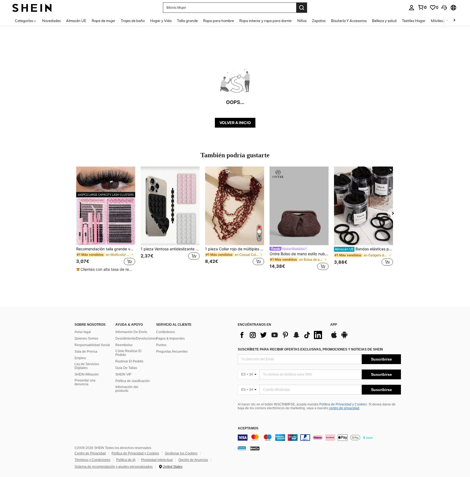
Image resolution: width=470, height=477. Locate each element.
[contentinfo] (319, 437)
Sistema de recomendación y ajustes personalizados (114, 467)
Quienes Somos (86, 338)
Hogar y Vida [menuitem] (161, 21)
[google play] (344, 337)
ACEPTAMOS (248, 428)
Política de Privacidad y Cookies (343, 404)
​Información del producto (126, 389)
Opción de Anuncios (193, 460)
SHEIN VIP (123, 374)
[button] (444, 7)
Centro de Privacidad (90, 453)
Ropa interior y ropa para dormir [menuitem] (265, 21)
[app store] (334, 337)
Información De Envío (131, 332)
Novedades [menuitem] (51, 21)
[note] (105, 269)
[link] (422, 7)
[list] (281, 335)
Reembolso (123, 345)
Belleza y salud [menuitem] (384, 21)
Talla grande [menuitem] (187, 21)
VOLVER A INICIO (235, 122)
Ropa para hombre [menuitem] (218, 21)
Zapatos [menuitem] (319, 21)
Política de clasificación (132, 381)
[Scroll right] (454, 20)
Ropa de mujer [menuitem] (103, 21)
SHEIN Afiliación (87, 374)
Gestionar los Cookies (181, 453)
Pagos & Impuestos (170, 338)
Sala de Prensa (86, 351)
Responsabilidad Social (92, 345)
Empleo (80, 358)
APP (333, 325)
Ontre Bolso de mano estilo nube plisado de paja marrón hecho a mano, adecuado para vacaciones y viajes (299, 254)
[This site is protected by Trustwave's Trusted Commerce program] (242, 448)
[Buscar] (301, 7)
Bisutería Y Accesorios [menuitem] (349, 21)
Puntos (161, 345)
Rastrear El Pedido (129, 361)
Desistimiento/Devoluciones (136, 338)
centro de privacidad (344, 408)
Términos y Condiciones (92, 460)
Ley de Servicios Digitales (87, 366)
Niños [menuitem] (302, 21)
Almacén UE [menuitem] (76, 21)
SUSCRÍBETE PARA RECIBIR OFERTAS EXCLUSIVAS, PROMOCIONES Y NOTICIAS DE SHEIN (310, 349)
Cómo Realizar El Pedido (128, 353)
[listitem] (105, 219)
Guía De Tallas (126, 368)
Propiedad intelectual (157, 460)
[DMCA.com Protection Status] (254, 448)
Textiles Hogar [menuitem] (413, 21)
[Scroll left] (448, 20)
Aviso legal (83, 332)
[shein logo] (32, 7)
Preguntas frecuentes (172, 351)
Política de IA (125, 460)
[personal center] (411, 7)
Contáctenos (165, 332)
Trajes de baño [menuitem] (133, 21)
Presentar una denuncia (85, 382)
